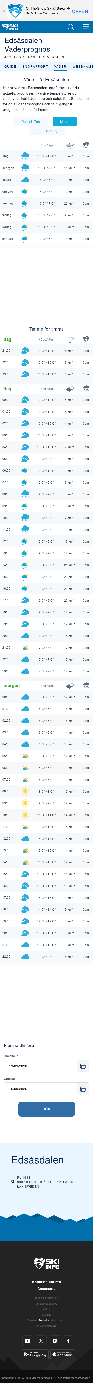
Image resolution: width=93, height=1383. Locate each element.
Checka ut (11, 1078)
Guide (10, 66)
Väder (60, 66)
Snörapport (35, 66)
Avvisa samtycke (46, 1326)
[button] (70, 27)
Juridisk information (46, 1298)
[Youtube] (27, 1340)
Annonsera (46, 1288)
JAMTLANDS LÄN (19, 56)
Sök (46, 1109)
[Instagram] (55, 1340)
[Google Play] (35, 1353)
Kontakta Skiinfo (46, 1281)
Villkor (46, 1309)
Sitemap (46, 1314)
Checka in (11, 1056)
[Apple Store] (62, 1353)
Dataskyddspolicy (46, 1303)
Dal (30, 121)
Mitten (64, 121)
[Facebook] (68, 1340)
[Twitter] (41, 1340)
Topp (46, 130)
